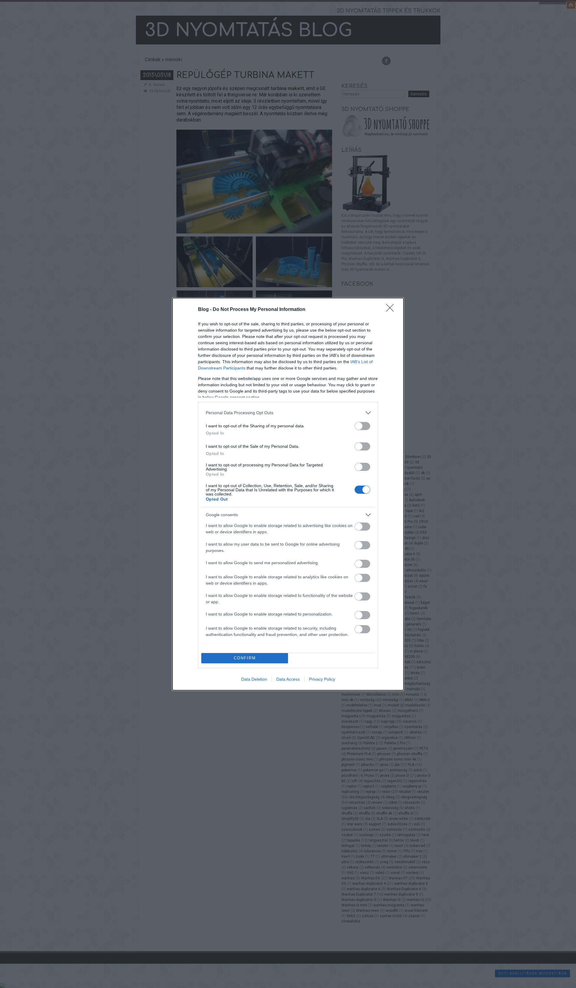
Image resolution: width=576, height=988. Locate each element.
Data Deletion (254, 679)
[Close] (392, 309)
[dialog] (288, 494)
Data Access (288, 679)
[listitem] (288, 413)
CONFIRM (245, 658)
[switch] (362, 426)
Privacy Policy (322, 679)
